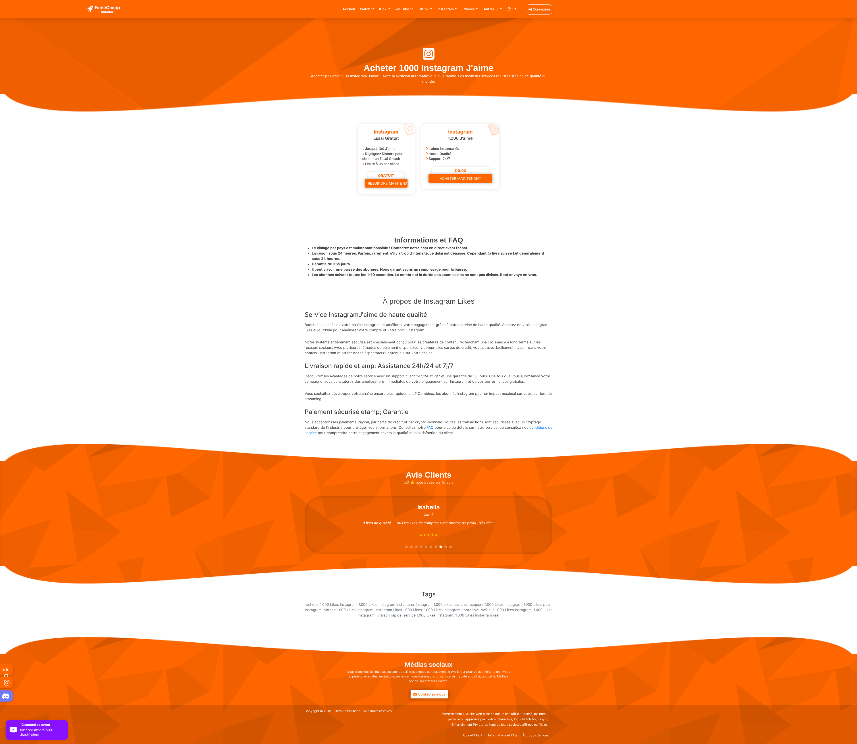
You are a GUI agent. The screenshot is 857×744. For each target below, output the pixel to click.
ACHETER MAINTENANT (460, 178)
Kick (382, 9)
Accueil (349, 9)
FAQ (430, 427)
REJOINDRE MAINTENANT (388, 183)
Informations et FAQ (502, 735)
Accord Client (472, 735)
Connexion (541, 9)
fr (513, 9)
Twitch (364, 9)
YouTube (402, 9)
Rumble (469, 9)
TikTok (423, 9)
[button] (406, 546)
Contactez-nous (430, 694)
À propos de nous (535, 735)
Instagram (445, 9)
